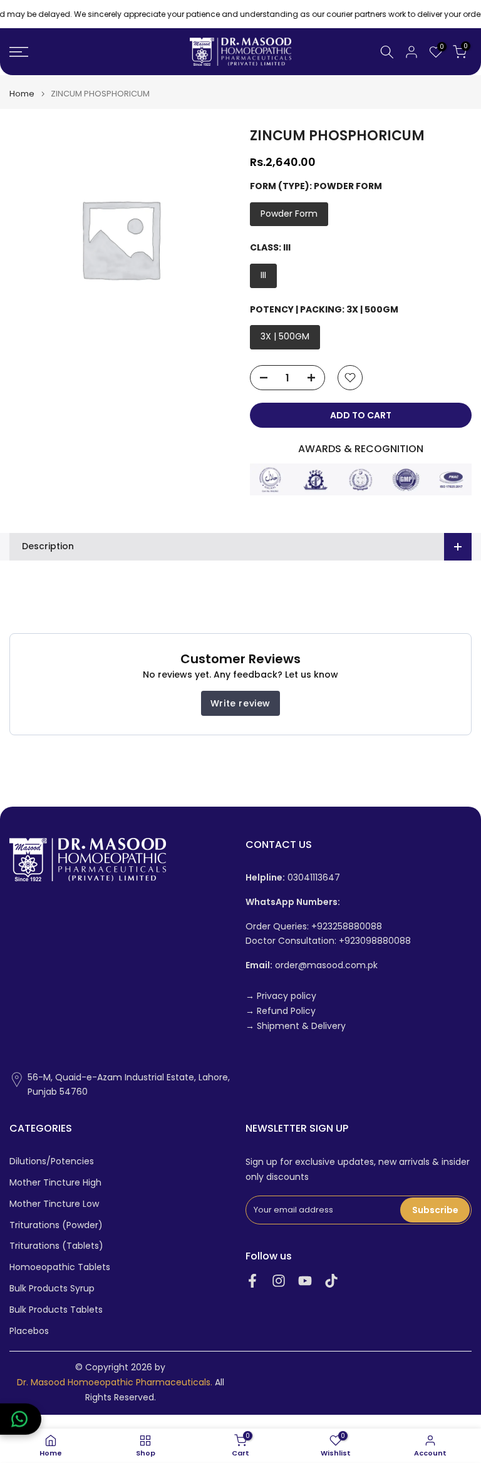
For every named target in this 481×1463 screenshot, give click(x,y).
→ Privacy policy (281, 996)
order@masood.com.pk (312, 965)
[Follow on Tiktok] (331, 1280)
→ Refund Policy (281, 1011)
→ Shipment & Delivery (296, 1026)
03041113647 (293, 878)
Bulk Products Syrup (52, 1289)
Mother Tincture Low (54, 1204)
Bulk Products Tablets (56, 1310)
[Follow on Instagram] (279, 1280)
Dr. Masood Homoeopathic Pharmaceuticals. (114, 1382)
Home (21, 94)
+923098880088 (375, 941)
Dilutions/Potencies (51, 1161)
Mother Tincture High (55, 1183)
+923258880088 (346, 927)
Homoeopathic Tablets (59, 1267)
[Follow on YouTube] (305, 1280)
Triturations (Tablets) (56, 1246)
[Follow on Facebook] (252, 1280)
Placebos (29, 1331)
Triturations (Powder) (56, 1225)
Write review (240, 703)
